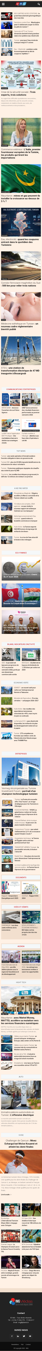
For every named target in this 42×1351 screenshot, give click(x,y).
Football (4, 1215)
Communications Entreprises (31, 430)
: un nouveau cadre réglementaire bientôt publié (19, 326)
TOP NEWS (21, 451)
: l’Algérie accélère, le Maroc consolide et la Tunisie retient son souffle (26, 495)
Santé (3, 320)
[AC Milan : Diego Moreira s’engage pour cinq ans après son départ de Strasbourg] (31, 1262)
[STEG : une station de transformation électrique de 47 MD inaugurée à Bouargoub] (21, 350)
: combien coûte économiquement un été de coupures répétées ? (25, 51)
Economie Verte (21, 683)
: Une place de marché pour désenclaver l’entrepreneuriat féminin (27, 858)
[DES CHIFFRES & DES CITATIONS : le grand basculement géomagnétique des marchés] (6, 16)
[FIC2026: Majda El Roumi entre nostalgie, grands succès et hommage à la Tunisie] (10, 1262)
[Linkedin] (18, 1336)
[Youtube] (30, 1336)
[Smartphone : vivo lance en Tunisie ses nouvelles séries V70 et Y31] (6, 1066)
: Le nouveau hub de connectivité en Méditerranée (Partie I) (25, 1047)
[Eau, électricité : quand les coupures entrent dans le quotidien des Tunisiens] (21, 222)
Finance (4, 405)
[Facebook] (12, 1336)
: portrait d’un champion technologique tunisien (20, 791)
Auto (21, 1077)
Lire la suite (5, 1194)
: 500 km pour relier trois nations (20, 284)
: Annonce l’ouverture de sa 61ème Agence (10, 410)
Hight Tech (21, 982)
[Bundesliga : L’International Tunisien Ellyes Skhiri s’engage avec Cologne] (10, 1209)
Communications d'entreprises (21, 389)
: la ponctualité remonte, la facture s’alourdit (27, 849)
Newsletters (15, 1344)
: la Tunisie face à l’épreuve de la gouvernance (27, 867)
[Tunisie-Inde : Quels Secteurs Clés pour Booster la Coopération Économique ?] (21, 595)
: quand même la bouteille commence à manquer (25, 518)
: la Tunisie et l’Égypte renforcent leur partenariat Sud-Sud (27, 840)
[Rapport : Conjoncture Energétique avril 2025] (11, 887)
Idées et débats (21, 907)
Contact (28, 1344)
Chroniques (5, 922)
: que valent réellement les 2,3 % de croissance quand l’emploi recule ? (27, 831)
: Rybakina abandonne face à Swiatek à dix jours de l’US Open (31, 1247)
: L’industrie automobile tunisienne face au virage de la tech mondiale (25, 1056)
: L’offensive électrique (17, 1113)
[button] (39, 4)
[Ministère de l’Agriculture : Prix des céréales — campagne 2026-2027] (6, 701)
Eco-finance (21, 553)
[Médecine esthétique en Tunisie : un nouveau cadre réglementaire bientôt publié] (21, 306)
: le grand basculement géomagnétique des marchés (27, 16)
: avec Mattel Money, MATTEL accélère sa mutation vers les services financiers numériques (20, 1020)
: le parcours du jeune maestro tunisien (26, 823)
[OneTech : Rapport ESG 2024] (31, 887)
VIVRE (21, 1135)
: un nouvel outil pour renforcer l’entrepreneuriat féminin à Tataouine (25, 690)
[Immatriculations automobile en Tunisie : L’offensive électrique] (21, 1095)
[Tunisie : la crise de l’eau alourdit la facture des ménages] (6, 540)
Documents (21, 877)
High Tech (5, 1014)
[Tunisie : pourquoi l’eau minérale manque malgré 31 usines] (6, 43)
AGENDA (21, 946)
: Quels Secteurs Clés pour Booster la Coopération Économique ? (21, 602)
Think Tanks (26, 922)
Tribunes (4, 279)
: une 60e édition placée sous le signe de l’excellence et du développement (10, 969)
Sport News (26, 1241)
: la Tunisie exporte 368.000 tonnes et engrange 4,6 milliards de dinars (25, 529)
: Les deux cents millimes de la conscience (10, 927)
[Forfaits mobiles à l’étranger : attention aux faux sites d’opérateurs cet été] (31, 425)
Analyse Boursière (7, 660)
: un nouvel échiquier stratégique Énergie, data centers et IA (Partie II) (27, 1038)
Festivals (4, 1267)
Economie (4, 88)
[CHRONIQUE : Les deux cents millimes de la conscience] (11, 917)
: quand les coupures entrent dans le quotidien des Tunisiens (20, 242)
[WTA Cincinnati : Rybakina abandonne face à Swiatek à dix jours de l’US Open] (31, 1236)
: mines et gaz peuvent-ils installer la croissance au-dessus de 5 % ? (20, 198)
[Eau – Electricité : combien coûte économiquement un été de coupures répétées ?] (6, 52)
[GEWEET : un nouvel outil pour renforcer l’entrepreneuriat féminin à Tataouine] (6, 690)
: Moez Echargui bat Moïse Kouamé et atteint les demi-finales (21, 1143)
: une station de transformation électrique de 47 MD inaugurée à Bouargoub (20, 371)
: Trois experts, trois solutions (18, 93)
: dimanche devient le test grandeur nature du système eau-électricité (26, 33)
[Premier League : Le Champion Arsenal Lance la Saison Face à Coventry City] (10, 1236)
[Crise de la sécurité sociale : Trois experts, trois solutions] (21, 75)
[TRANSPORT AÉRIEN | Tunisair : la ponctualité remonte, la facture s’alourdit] (7, 850)
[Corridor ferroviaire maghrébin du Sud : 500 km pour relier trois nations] (21, 265)
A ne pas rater (6, 192)
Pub (22, 1344)
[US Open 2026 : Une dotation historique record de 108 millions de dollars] (31, 1209)
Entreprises (21, 754)
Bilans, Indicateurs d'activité (21, 644)
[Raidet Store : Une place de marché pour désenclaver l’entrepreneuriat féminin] (7, 859)
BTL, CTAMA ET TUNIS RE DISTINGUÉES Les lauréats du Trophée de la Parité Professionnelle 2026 (21, 627)
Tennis (25, 1215)
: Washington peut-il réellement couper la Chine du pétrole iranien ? (27, 25)
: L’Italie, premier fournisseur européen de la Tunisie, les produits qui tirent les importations (21, 153)
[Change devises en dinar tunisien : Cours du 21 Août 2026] (21, 568)
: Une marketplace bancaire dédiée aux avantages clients (11, 438)
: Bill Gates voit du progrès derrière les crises (30, 930)
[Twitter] (24, 1336)
